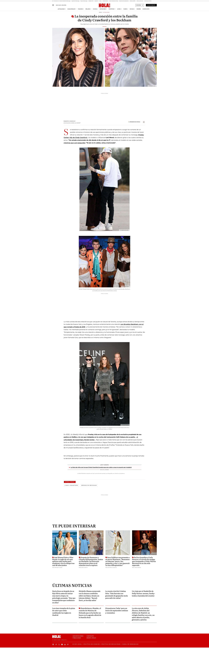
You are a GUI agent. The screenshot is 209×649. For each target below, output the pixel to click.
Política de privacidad (111, 644)
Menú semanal (140, 0)
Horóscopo (145, 9)
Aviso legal (77, 644)
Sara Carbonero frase (113, 0)
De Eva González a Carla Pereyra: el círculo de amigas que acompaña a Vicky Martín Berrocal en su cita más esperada (144, 561)
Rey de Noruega (84, 0)
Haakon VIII (91, 0)
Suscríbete (151, 5)
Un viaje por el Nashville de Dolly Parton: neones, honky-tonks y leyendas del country (143, 593)
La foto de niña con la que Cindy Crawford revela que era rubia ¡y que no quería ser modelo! (101, 467)
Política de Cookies (92, 644)
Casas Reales (71, 9)
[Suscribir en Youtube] (65, 644)
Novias (132, 9)
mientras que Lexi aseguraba (74, 143)
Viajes (125, 9)
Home (100, 12)
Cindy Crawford (71, 485)
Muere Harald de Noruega (64, 0)
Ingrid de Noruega (75, 0)
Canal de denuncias (130, 644)
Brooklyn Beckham (89, 485)
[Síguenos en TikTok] (62, 644)
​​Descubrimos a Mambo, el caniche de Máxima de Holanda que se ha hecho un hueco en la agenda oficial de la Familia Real (90, 613)
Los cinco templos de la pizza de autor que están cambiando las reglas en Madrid (63, 611)
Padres (139, 9)
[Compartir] (144, 122)
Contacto (90, 636)
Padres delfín (132, 0)
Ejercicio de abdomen (124, 0)
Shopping (111, 9)
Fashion (80, 9)
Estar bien (103, 9)
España (138, 5)
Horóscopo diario (147, 0)
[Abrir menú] (53, 5)
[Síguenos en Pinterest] (68, 644)
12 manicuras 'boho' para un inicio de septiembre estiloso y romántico (116, 610)
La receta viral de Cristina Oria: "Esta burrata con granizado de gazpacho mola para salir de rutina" (116, 594)
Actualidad (61, 9)
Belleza (87, 9)
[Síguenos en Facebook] (56, 644)
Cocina (95, 9)
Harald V (96, 0)
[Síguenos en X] (59, 644)
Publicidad (77, 637)
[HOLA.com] (104, 5)
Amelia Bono (105, 0)
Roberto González (69, 121)
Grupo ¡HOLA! (91, 637)
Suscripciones (78, 636)
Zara (100, 0)
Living (119, 9)
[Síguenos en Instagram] (53, 644)
